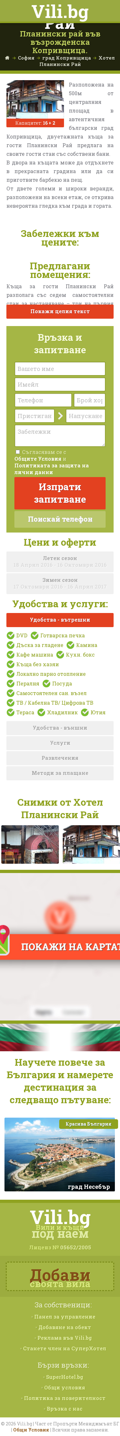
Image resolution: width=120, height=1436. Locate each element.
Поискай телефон (60, 519)
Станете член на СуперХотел (64, 1348)
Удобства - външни (60, 727)
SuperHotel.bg (64, 1376)
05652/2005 (75, 1247)
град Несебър (89, 1186)
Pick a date (50, 415)
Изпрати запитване (60, 492)
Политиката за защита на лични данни (51, 468)
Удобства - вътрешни (60, 619)
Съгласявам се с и (51, 462)
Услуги (60, 742)
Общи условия (64, 1387)
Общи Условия (31, 1430)
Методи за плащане (60, 772)
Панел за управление (64, 1316)
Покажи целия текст (60, 311)
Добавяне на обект (64, 1327)
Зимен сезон (60, 583)
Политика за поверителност (64, 1398)
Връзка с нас (64, 1408)
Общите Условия (37, 458)
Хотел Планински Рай (77, 61)
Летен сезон (60, 561)
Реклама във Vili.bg (64, 1337)
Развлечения (60, 757)
